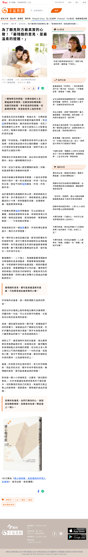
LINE (70, 2)
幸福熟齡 (5, 24)
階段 (23, 499)
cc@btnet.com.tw (34, 542)
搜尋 (56, 10)
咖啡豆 (9, 499)
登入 (77, 2)
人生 (17, 499)
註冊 (84, 2)
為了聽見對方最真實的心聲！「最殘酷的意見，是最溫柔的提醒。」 (53, 24)
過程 (30, 499)
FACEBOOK (59, 2)
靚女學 (13, 24)
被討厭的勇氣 (8, 504)
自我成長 (22, 24)
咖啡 (24, 183)
